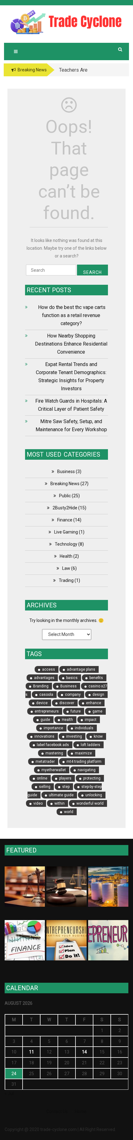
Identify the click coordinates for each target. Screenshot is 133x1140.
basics (72, 678)
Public (65, 495)
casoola (46, 694)
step (66, 787)
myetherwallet (53, 770)
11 (31, 1051)
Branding (41, 686)
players (65, 778)
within (59, 803)
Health (66, 556)
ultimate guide (61, 795)
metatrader (45, 761)
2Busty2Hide (65, 507)
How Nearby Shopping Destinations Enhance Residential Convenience (71, 344)
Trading (66, 580)
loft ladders (90, 745)
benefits (96, 678)
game (97, 711)
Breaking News (64, 483)
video (38, 803)
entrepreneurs (47, 711)
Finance (64, 519)
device (42, 703)
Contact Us (57, 1111)
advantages (44, 678)
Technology (66, 544)
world (68, 812)
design (98, 694)
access (48, 669)
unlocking (93, 795)
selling (44, 787)
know (98, 736)
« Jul (9, 1093)
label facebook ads (53, 745)
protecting (92, 778)
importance (53, 728)
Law (66, 568)
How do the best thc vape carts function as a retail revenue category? (71, 315)
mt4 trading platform (83, 761)
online (42, 778)
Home (81, 1111)
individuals (84, 728)
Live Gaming (66, 532)
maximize (83, 753)
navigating (87, 770)
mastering (54, 753)
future (76, 711)
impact (91, 720)
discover (66, 703)
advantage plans (81, 669)
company (73, 694)
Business (66, 471)
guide (45, 720)
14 (84, 1051)
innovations (44, 736)
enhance (93, 703)
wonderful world (90, 803)
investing (74, 736)
